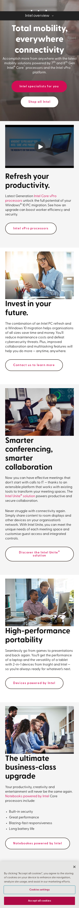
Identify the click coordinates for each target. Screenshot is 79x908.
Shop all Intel (39, 102)
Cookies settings (39, 889)
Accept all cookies (39, 900)
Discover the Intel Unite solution (39, 554)
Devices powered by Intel (34, 683)
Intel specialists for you (39, 86)
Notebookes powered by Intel (37, 843)
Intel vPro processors (31, 228)
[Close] (74, 867)
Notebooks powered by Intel (27, 796)
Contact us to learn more (34, 365)
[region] (39, 884)
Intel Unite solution (20, 496)
